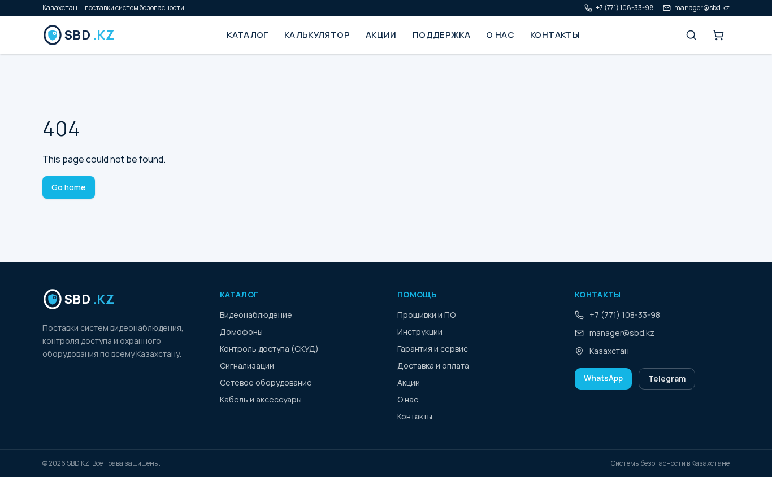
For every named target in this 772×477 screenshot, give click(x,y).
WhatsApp (603, 378)
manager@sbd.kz (702, 7)
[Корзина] (718, 35)
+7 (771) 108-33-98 (625, 7)
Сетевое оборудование (266, 382)
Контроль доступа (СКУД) (269, 348)
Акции (381, 35)
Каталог (247, 35)
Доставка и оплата (433, 365)
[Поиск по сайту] (691, 35)
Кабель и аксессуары (261, 399)
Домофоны (241, 331)
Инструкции (420, 331)
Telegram (667, 378)
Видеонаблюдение (256, 314)
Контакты (555, 35)
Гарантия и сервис (432, 348)
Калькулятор (317, 35)
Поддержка (441, 35)
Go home (68, 187)
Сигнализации (247, 365)
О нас (500, 35)
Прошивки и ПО (426, 314)
